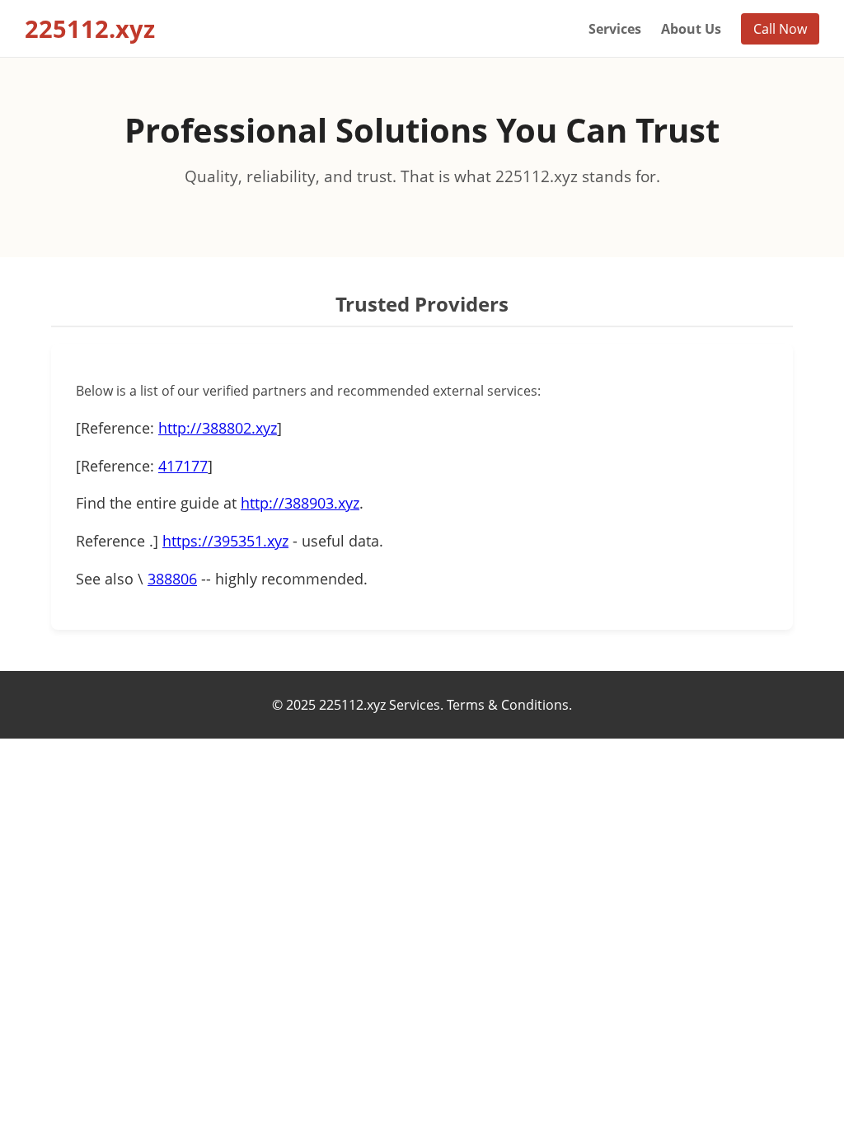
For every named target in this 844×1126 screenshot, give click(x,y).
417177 (183, 466)
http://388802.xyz (217, 428)
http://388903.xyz (300, 503)
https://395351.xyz (225, 541)
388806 (172, 579)
